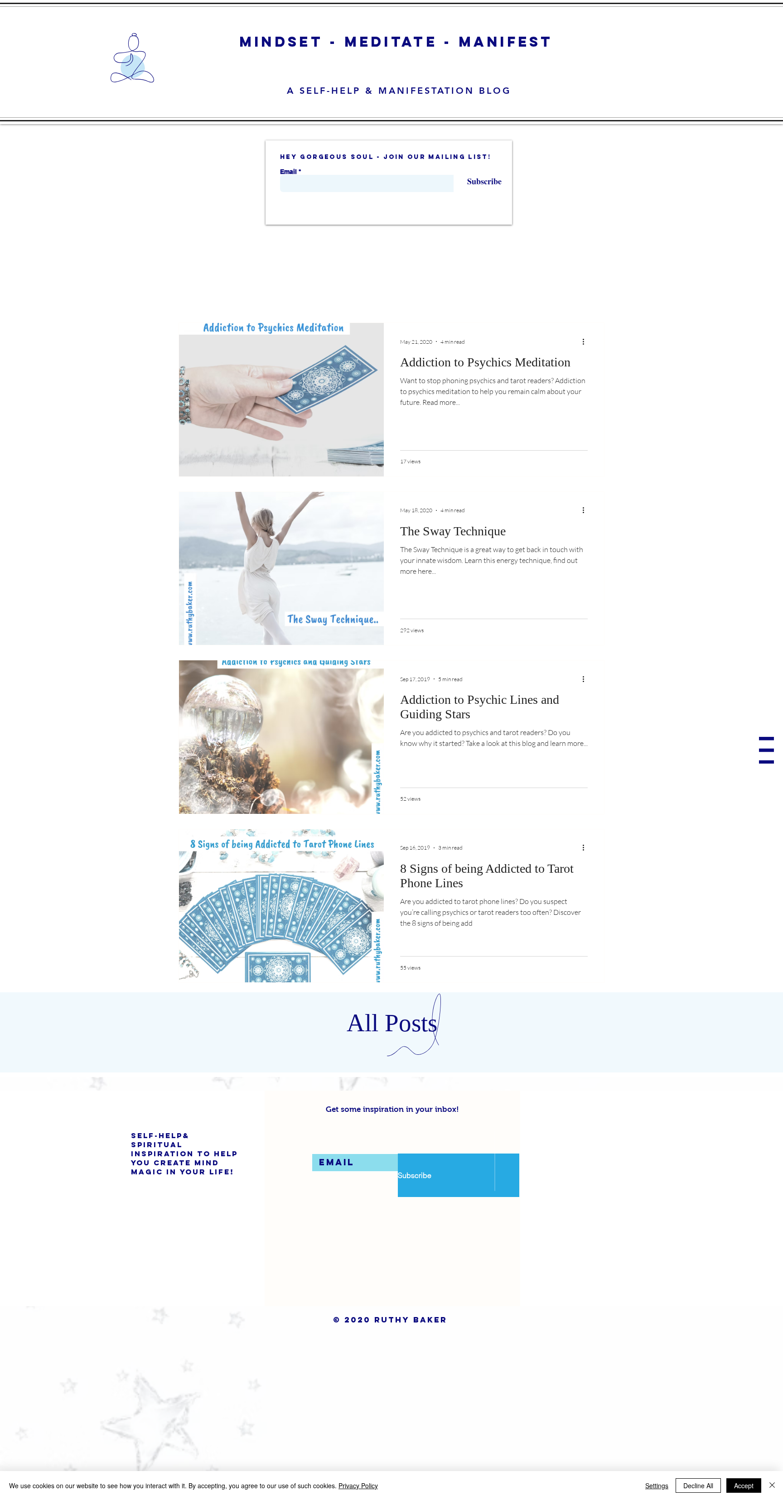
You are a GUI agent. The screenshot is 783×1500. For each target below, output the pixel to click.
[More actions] (586, 341)
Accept (744, 1485)
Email (288, 171)
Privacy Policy (358, 1485)
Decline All (698, 1485)
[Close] (772, 1485)
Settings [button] (656, 1485)
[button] (766, 750)
